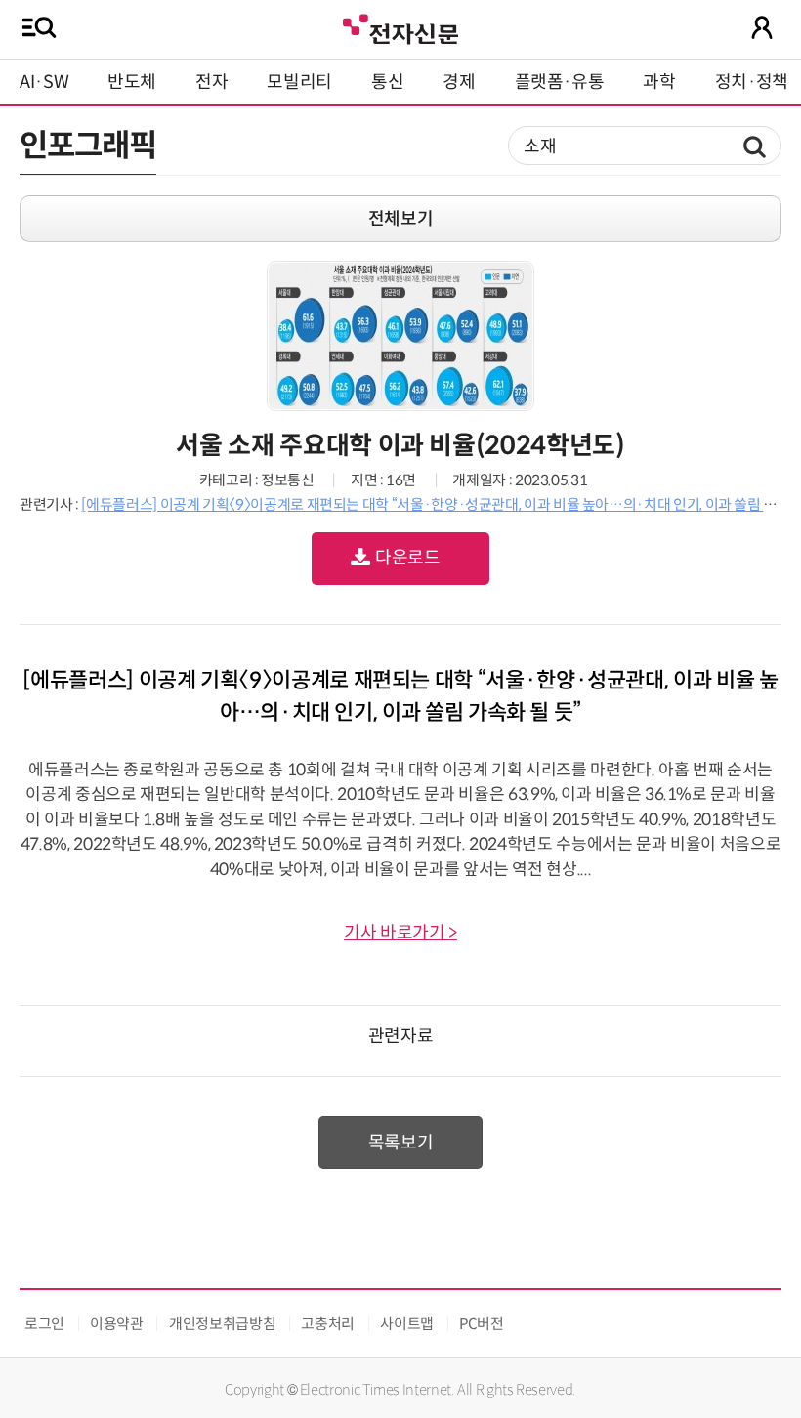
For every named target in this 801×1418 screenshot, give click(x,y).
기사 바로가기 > (400, 932)
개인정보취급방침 (222, 1323)
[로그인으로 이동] (761, 27)
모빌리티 (299, 82)
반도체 (131, 82)
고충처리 (328, 1323)
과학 (659, 82)
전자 (211, 82)
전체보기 (401, 218)
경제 (459, 82)
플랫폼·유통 (560, 82)
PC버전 (481, 1323)
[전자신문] (400, 27)
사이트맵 (407, 1323)
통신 (387, 82)
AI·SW (44, 82)
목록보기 (401, 1142)
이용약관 (117, 1323)
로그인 (44, 1323)
